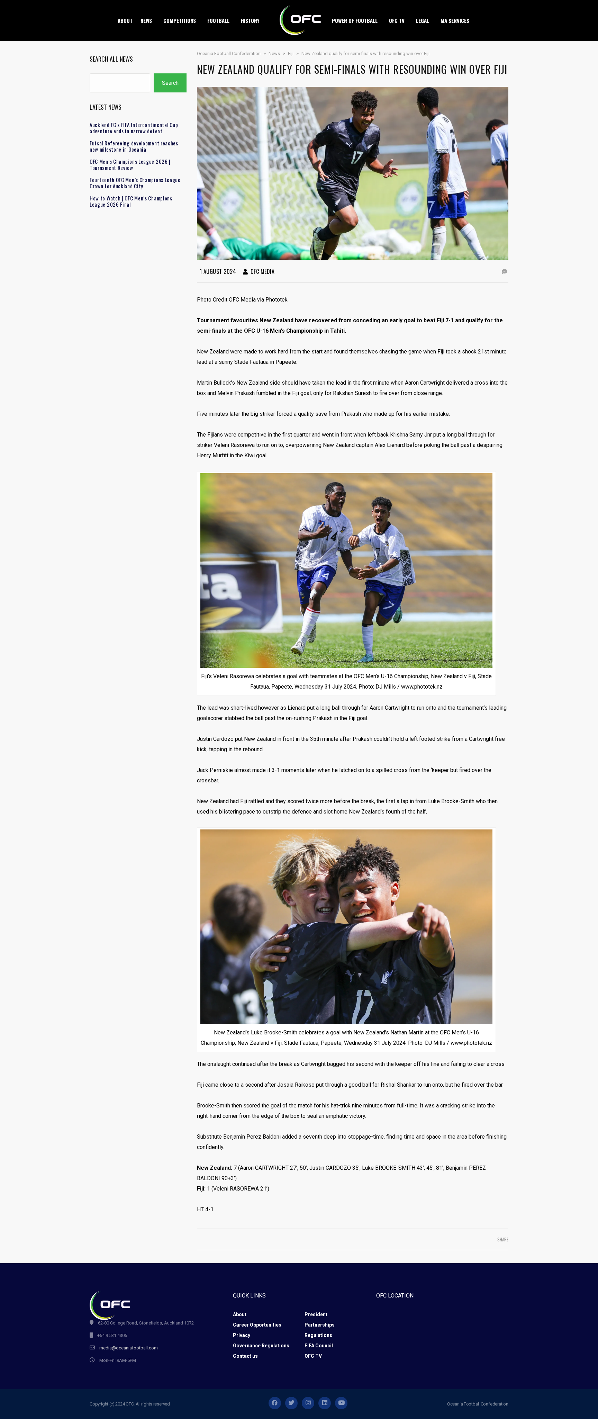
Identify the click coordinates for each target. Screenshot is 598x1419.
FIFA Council (319, 1345)
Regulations (318, 1335)
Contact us (245, 1356)
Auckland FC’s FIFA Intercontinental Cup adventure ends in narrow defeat (134, 128)
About (239, 1314)
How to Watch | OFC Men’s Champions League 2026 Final (131, 201)
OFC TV (313, 1356)
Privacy (241, 1335)
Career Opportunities (257, 1325)
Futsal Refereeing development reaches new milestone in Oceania (134, 146)
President (316, 1314)
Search (170, 83)
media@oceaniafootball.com (128, 1347)
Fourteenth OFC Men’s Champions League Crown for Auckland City (135, 183)
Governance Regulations (261, 1345)
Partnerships (320, 1325)
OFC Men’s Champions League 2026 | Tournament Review (130, 164)
